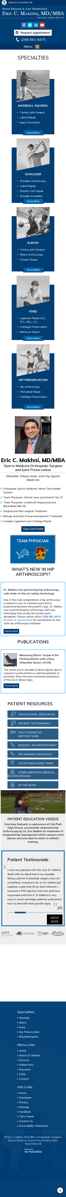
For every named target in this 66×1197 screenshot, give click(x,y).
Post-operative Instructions (30, 734)
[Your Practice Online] (33, 1150)
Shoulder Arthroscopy (33, 181)
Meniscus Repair (30, 331)
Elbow (23, 1022)
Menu (28, 46)
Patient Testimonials (34, 723)
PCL (22, 321)
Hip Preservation (29, 1032)
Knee (22, 1027)
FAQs (22, 1074)
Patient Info (26, 1064)
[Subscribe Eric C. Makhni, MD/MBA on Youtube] (42, 24)
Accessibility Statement (33, 1125)
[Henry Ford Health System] (57, 933)
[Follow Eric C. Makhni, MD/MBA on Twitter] (29, 24)
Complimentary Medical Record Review (31, 774)
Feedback (25, 1111)
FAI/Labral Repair (30, 391)
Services (24, 1060)
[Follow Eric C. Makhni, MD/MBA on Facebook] (23, 24)
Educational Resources (36, 714)
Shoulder (24, 1017)
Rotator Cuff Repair (31, 191)
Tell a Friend (26, 1116)
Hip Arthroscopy (30, 386)
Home (22, 1050)
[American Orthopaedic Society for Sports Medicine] (25, 933)
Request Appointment (35, 32)
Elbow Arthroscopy (31, 254)
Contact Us (26, 1121)
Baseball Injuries (28, 1036)
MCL (29, 321)
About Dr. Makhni (29, 1055)
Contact (24, 1078)
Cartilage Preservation (33, 326)
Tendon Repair (29, 259)
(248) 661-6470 (33, 39)
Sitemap (24, 1107)
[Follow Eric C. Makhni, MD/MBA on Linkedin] (36, 24)
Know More (33, 132)
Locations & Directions (35, 763)
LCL (35, 321)
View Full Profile (33, 529)
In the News (27, 785)
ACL (43, 318)
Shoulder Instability (31, 196)
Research (25, 1069)
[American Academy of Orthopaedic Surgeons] (7, 933)
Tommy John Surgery (32, 112)
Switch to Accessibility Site (20, 2)
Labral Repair (28, 117)
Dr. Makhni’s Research (35, 754)
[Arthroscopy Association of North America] (43, 933)
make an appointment (19, 620)
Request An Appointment (37, 745)
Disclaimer (25, 1097)
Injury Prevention (30, 122)
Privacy (23, 1102)
